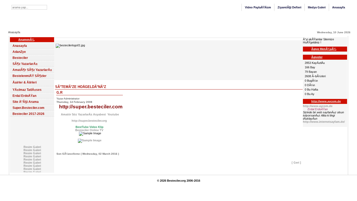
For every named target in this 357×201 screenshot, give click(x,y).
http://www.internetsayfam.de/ (324, 121)
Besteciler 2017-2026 (28, 114)
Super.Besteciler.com (28, 108)
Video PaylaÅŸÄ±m (258, 7)
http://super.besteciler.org (90, 120)
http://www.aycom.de (317, 106)
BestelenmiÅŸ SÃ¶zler (30, 76)
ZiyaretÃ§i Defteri (289, 7)
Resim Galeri (32, 146)
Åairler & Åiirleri (25, 82)
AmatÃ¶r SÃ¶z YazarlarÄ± (32, 70)
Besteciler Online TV (89, 130)
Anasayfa (338, 7)
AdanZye (19, 52)
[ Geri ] (296, 162)
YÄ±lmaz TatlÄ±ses (27, 90)
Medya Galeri (317, 7)
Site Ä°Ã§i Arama (26, 102)
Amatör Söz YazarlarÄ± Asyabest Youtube (89, 114)
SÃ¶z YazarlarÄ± (25, 64)
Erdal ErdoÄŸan (24, 96)
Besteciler (20, 58)
